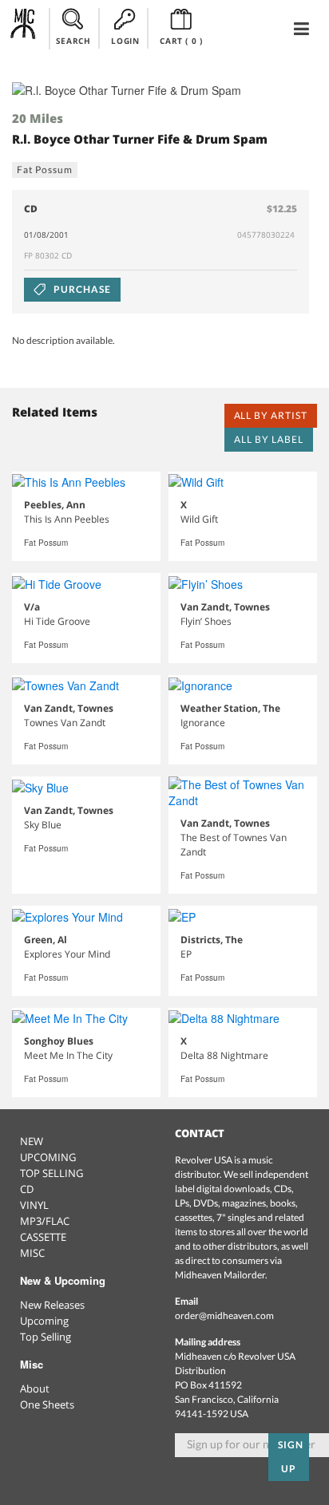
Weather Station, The (230, 708)
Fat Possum (45, 170)
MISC (32, 1253)
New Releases (52, 1305)
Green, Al (45, 939)
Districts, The (211, 939)
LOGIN (125, 40)
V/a (32, 607)
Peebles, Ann (54, 505)
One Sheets (47, 1404)
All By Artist (270, 415)
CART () (181, 40)
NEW (31, 1141)
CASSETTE (43, 1237)
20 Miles (37, 118)
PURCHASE (81, 289)
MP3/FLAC (44, 1221)
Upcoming (44, 1320)
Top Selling (45, 1336)
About (35, 1388)
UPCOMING (48, 1157)
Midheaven (23, 28)
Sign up (290, 1457)
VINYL (34, 1205)
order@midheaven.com (224, 1315)
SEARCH (73, 40)
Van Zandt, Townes (225, 607)
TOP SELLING (51, 1173)
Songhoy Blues (58, 1041)
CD (27, 1189)
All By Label (268, 439)
